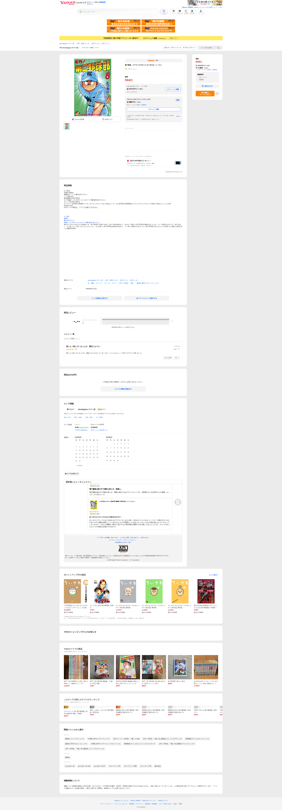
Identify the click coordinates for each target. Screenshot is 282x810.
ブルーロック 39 (114, 766)
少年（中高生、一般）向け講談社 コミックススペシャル (84, 749)
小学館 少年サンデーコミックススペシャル (106, 744)
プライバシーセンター (121, 804)
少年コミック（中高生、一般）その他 (126, 739)
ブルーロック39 (145, 766)
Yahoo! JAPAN (187, 7)
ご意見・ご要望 (177, 804)
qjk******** (177, 349)
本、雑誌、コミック (95, 283)
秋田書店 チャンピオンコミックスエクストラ (139, 744)
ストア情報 (99, 417)
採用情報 (154, 804)
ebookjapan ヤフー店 (66, 43)
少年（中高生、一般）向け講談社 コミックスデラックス (162, 739)
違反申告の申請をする (174, 172)
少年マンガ (95, 43)
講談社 (67, 757)
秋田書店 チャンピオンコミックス (197, 739)
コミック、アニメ (110, 283)
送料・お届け (78, 417)
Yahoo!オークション (149, 800)
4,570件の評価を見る (81, 430)
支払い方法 (67, 417)
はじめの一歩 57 (99, 766)
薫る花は (158, 766)
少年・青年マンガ (83, 43)
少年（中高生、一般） (126, 283)
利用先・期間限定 (141, 104)
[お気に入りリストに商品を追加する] (217, 93)
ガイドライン (140, 804)
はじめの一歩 (69, 766)
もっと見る (213, 575)
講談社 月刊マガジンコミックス (76, 744)
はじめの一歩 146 (84, 766)
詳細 (177, 116)
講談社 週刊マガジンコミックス (148, 283)
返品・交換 (89, 417)
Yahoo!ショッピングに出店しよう (205, 7)
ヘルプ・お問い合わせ (164, 804)
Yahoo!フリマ (163, 800)
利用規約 (131, 804)
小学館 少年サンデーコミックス (99, 739)
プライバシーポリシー (106, 804)
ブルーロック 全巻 (130, 766)
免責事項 (147, 804)
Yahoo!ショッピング (121, 800)
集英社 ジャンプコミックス (74, 739)
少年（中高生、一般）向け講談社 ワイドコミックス (177, 744)
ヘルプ (220, 7)
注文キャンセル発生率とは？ (99, 430)
